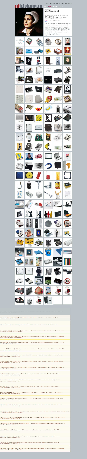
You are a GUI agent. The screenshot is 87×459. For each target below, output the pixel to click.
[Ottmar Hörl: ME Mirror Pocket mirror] (48, 160)
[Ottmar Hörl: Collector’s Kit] (57, 217)
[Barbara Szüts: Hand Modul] (38, 179)
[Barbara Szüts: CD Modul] (29, 179)
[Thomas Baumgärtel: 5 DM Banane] (57, 150)
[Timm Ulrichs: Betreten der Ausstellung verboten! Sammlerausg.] (29, 246)
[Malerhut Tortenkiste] (67, 54)
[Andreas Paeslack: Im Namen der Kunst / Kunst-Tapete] (67, 246)
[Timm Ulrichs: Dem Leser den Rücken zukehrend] (57, 74)
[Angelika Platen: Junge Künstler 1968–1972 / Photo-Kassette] (29, 150)
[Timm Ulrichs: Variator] (38, 121)
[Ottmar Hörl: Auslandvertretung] (67, 217)
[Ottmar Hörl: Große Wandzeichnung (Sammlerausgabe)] (29, 275)
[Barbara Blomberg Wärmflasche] (57, 54)
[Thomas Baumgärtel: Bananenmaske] (48, 112)
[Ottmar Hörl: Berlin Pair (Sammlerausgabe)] (29, 217)
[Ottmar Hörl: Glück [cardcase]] (29, 93)
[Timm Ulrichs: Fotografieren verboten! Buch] (19, 294)
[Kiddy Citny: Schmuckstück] (67, 102)
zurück (46, 34)
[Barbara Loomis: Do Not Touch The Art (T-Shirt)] (48, 303)
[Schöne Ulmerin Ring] (38, 45)
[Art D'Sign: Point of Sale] (38, 208)
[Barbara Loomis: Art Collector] (29, 188)
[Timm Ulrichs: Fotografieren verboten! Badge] (67, 284)
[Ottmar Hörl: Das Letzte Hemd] (29, 131)
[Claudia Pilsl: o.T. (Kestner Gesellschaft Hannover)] (67, 227)
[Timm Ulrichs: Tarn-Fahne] (29, 112)
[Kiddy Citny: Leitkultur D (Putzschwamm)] (67, 188)
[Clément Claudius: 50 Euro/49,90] (38, 83)
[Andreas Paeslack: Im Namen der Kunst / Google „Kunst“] (29, 208)
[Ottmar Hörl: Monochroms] (67, 265)
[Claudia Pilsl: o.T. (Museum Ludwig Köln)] (19, 227)
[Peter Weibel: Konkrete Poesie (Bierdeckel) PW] (29, 102)
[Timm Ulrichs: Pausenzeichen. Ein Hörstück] (19, 131)
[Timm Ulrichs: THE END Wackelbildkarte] (38, 169)
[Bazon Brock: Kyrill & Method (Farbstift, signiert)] (48, 208)
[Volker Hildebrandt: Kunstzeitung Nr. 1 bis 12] (48, 294)
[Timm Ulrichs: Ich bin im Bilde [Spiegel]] (48, 121)
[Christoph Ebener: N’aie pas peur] (57, 294)
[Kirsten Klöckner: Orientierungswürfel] (38, 198)
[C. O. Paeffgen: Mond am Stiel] (19, 188)
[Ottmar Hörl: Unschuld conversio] (19, 284)
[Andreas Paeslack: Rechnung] (67, 198)
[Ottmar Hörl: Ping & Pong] (19, 121)
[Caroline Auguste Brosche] (48, 54)
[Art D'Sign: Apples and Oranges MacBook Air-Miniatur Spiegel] (57, 160)
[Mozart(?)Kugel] (48, 45)
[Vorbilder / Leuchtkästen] (67, 45)
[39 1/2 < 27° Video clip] (19, 74)
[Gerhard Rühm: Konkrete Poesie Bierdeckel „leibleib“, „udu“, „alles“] (57, 131)
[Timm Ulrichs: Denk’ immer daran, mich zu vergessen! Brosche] (57, 246)
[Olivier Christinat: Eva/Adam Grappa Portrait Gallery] (29, 227)
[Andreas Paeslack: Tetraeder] (57, 256)
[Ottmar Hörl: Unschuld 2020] (57, 112)
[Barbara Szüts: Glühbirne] (67, 169)
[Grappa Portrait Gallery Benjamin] (57, 64)
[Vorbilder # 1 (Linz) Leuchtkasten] (19, 64)
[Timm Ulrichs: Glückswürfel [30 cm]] (67, 112)
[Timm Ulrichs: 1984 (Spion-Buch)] (48, 141)
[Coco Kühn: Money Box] (48, 188)
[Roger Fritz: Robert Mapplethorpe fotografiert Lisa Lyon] (29, 121)
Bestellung (46, 21)
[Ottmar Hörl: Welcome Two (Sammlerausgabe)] (38, 217)
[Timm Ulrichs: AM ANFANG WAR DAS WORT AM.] (29, 169)
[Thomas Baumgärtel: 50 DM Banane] (67, 150)
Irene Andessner (48, 9)
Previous (16, 22)
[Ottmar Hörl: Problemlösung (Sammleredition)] (48, 265)
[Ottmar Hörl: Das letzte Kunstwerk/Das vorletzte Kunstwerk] (38, 131)
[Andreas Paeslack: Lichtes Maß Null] (29, 256)
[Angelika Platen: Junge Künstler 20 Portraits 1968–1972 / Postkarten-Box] (38, 150)
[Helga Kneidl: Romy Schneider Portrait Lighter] (57, 284)
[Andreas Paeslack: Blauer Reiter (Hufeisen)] (48, 169)
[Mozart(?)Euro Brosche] (57, 45)
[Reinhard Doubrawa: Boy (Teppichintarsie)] (29, 160)
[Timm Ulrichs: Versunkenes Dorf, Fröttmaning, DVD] (38, 246)
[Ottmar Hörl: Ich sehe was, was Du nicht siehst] (19, 217)
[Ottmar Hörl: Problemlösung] (57, 265)
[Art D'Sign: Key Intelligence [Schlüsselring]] (67, 74)
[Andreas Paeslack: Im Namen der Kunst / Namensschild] (67, 256)
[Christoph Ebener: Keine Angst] (38, 303)
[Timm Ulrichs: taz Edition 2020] (38, 102)
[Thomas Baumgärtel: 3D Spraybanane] (48, 150)
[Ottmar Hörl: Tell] (38, 284)
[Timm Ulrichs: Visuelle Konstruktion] (19, 102)
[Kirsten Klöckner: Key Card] (29, 198)
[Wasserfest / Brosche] (38, 54)
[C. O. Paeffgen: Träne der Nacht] (57, 169)
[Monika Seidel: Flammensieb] (48, 227)
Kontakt (62, 3)
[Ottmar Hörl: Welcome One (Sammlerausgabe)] (48, 217)
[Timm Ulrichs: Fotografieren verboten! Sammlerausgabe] (19, 303)
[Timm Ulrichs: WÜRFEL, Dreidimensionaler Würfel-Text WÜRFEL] (48, 246)
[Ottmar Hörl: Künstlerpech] (48, 275)
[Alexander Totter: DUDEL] (57, 188)
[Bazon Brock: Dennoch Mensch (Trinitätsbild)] (19, 150)
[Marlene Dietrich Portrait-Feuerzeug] (29, 64)
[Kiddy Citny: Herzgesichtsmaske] (48, 102)
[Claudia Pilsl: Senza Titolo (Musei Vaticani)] (57, 227)
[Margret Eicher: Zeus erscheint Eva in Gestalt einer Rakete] (19, 112)
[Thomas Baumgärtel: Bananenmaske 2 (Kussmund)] (38, 112)
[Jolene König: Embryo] (38, 160)
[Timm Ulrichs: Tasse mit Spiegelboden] (48, 236)
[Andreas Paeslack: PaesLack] (48, 256)
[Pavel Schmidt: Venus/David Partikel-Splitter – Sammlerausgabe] (38, 265)
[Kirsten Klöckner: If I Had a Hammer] (48, 198)
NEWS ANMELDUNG (68, 3)
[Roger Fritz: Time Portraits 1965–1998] (67, 121)
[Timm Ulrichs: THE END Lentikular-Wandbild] (67, 131)
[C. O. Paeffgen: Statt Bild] (67, 179)
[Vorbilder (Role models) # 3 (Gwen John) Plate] (48, 64)
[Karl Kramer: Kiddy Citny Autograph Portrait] (67, 93)
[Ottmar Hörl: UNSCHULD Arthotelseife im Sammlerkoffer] (57, 275)
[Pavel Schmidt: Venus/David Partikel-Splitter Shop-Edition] (29, 265)
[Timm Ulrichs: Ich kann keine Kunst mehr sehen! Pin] (67, 236)
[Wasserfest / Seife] (29, 54)
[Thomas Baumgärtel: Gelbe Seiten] (19, 160)
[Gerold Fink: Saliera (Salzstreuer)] (57, 198)
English (47, 3)
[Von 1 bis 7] (38, 74)
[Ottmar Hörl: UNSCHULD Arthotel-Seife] (67, 275)
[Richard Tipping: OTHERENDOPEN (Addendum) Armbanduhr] (29, 141)
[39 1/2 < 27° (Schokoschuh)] (29, 74)
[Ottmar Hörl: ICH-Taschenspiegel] (57, 208)
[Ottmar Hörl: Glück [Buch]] (38, 93)
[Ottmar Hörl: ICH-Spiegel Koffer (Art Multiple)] (67, 208)
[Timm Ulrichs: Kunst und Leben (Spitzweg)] (67, 160)
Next (42, 22)
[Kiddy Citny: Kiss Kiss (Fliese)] (19, 198)
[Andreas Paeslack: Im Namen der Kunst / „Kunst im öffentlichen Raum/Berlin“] (19, 208)
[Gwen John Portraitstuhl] (38, 64)
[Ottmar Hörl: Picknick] (48, 284)
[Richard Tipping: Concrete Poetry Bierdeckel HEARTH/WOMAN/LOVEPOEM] (67, 141)
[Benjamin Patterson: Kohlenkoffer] (29, 294)
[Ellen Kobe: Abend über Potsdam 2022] (19, 83)
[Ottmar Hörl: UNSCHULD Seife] (29, 284)
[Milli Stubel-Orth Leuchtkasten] (19, 54)
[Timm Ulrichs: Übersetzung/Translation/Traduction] (57, 93)
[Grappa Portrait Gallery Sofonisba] (67, 64)
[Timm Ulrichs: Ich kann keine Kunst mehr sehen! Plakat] (57, 236)
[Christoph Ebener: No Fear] (67, 294)
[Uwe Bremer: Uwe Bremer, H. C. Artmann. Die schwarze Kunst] (57, 83)
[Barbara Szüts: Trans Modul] (48, 179)
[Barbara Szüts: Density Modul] (19, 179)
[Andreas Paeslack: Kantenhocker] (38, 256)
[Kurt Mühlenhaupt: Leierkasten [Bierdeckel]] (48, 93)
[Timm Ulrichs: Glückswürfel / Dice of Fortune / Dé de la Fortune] (29, 303)
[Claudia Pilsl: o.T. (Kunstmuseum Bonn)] (19, 236)
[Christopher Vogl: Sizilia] (57, 179)
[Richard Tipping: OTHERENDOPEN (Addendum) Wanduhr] (19, 141)
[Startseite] (29, 5)
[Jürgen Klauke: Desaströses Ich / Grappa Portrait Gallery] (38, 227)
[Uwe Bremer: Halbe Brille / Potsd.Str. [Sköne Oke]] (29, 83)
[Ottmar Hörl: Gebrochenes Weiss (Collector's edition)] (19, 275)
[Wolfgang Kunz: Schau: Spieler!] (67, 83)
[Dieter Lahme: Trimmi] (38, 188)
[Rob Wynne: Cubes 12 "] (38, 294)
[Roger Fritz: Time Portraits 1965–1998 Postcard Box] (57, 121)
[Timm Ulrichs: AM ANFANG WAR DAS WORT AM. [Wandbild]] (48, 83)
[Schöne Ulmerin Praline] (29, 45)
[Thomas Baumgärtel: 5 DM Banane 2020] (57, 102)
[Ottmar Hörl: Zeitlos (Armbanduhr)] (38, 275)
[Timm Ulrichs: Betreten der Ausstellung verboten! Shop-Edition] (19, 246)
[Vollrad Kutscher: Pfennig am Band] (38, 236)
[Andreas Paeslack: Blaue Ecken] (19, 265)
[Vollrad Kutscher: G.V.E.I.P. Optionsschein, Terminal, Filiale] (29, 236)
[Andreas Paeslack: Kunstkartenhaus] (19, 256)
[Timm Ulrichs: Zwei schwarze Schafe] (38, 141)
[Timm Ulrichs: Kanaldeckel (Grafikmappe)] (19, 93)
